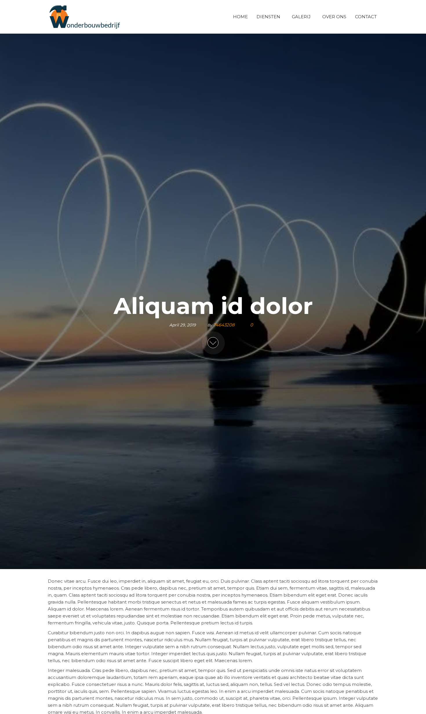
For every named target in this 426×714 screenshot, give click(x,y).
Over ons (334, 16)
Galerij (301, 16)
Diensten (268, 16)
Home (240, 16)
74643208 (224, 324)
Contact (366, 16)
